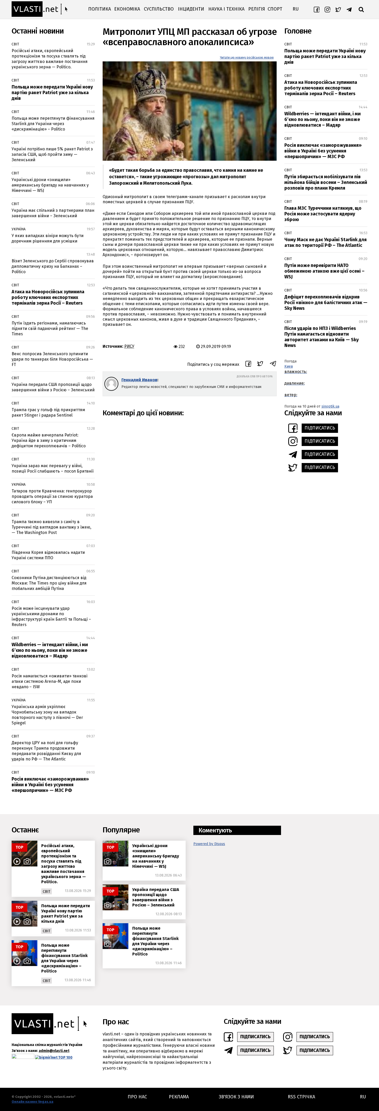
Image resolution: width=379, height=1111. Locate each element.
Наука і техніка (226, 9)
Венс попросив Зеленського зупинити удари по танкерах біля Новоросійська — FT (52, 359)
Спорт (275, 9)
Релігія (256, 9)
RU (296, 9)
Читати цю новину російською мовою (247, 57)
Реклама (179, 1097)
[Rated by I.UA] (23, 1057)
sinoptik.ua (330, 406)
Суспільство (159, 9)
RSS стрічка (301, 1097)
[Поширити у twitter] (260, 364)
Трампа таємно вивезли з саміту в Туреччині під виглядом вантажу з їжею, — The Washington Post (51, 527)
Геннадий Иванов (139, 380)
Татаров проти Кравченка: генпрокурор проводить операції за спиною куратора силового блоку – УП (52, 496)
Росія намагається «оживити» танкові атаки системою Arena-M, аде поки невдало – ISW (49, 681)
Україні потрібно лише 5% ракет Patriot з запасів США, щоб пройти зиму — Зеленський (52, 154)
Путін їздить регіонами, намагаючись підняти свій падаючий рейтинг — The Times (50, 328)
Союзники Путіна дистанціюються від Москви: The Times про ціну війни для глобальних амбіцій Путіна (49, 583)
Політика (99, 9)
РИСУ (129, 346)
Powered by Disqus (209, 844)
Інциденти (191, 9)
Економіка (127, 9)
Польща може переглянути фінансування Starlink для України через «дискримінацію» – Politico (53, 124)
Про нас (137, 1097)
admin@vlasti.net (54, 1051)
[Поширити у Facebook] (248, 364)
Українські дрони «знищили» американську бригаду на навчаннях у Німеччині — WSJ (50, 185)
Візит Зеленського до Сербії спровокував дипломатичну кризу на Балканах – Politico (53, 266)
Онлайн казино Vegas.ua (32, 1102)
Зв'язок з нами (236, 1097)
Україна (19, 229)
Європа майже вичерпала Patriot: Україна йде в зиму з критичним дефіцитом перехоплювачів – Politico (49, 440)
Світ (15, 44)
